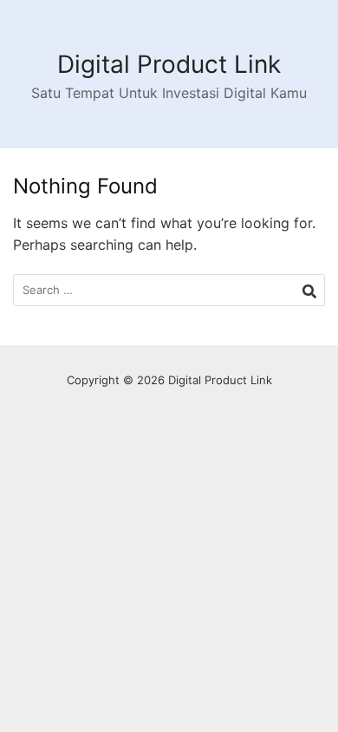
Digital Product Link (169, 64)
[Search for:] (169, 290)
